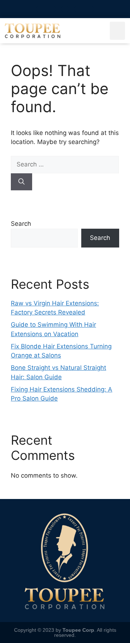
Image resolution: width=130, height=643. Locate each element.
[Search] (21, 182)
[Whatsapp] (39, 9)
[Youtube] (77, 9)
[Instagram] (52, 9)
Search (21, 223)
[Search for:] (65, 164)
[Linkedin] (90, 9)
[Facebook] (65, 9)
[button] (117, 31)
